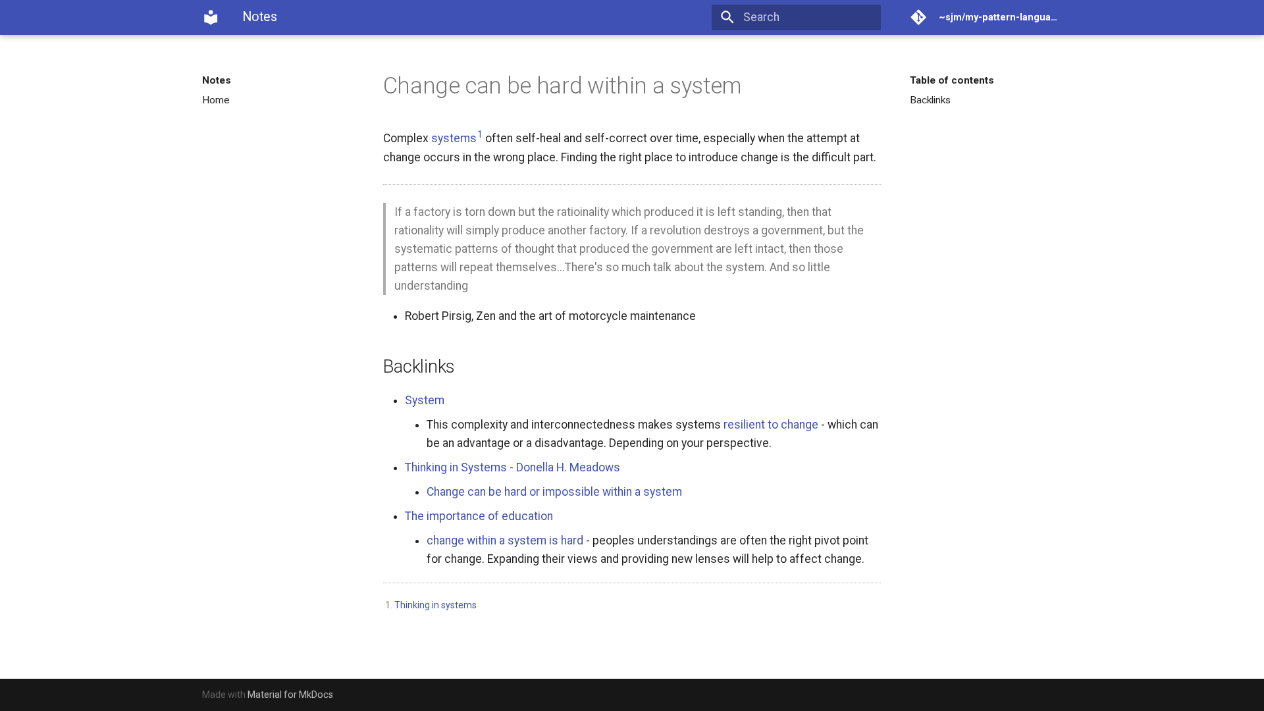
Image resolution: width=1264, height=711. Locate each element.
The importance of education (479, 516)
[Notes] (210, 17)
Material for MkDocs (290, 694)
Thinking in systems (435, 605)
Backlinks (930, 100)
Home (216, 100)
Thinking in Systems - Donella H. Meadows (512, 467)
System (424, 400)
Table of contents (952, 80)
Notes (216, 80)
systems (454, 138)
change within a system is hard (505, 540)
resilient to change (771, 424)
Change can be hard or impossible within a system (554, 491)
